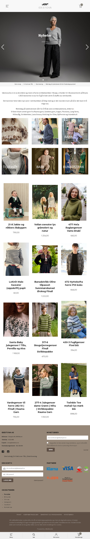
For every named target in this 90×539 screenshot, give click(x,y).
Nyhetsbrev (68, 514)
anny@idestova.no (13, 443)
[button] (87, 47)
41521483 (11, 439)
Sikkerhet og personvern (51, 514)
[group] (45, 47)
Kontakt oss (8, 507)
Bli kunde (7, 497)
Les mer (86, 450)
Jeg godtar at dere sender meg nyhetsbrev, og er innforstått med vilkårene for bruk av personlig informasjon (67, 444)
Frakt (19, 514)
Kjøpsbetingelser (31, 514)
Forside (7, 494)
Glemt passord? (38, 480)
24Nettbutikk (49, 529)
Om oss (6, 499)
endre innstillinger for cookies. (52, 525)
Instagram (7, 502)
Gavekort (7, 504)
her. (72, 109)
